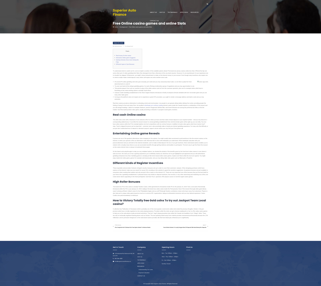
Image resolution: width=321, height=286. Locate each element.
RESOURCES (195, 12)
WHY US (162, 12)
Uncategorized (129, 46)
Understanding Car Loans (146, 269)
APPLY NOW (184, 12)
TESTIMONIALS (172, 12)
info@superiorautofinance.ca (123, 261)
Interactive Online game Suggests (126, 57)
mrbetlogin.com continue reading (153, 105)
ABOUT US (153, 12)
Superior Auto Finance (124, 12)
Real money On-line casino (123, 55)
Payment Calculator (144, 272)
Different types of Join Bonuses (125, 64)
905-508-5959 (118, 258)
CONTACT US (154, 20)
